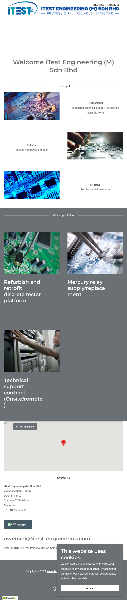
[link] (63, 8)
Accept (90, 588)
